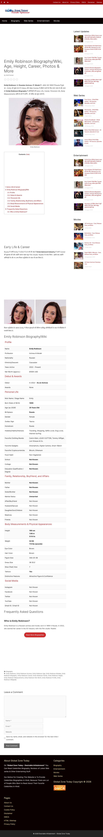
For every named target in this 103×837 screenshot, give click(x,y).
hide (27, 154)
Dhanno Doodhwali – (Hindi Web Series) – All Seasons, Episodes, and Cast (92, 121)
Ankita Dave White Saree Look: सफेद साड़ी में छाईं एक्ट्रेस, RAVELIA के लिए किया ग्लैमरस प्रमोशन (93, 37)
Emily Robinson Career (25, 675)
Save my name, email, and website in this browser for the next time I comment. (32, 738)
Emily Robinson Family (40, 675)
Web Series (28, 21)
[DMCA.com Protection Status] (60, 790)
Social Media (13, 206)
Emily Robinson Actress (24, 673)
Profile (11, 192)
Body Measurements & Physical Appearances (25, 203)
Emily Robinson (11, 673)
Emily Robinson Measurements (14, 677)
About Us (65, 2)
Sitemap (99, 2)
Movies (57, 21)
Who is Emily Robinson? (17, 212)
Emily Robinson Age (39, 673)
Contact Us (56, 2)
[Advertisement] (35, 40)
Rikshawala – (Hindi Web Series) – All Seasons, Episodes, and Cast (91, 111)
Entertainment (43, 21)
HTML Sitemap (10, 821)
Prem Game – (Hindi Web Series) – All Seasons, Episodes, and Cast (91, 101)
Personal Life (13, 198)
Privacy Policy (75, 2)
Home (4, 21)
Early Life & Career (12, 187)
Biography (15, 21)
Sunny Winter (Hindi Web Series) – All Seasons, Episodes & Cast (93, 141)
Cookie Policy (9, 810)
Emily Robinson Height (55, 675)
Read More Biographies (35, 635)
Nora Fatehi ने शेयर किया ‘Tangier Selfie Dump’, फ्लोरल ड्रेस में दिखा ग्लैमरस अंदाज (93, 59)
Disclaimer (91, 2)
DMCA (84, 2)
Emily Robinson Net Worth (33, 677)
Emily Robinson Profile (49, 677)
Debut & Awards (14, 195)
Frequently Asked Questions (16, 209)
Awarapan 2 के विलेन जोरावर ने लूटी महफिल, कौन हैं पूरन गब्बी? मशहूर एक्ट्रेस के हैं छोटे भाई (92, 81)
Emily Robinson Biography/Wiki (17, 190)
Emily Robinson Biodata (53, 673)
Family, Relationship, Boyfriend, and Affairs (24, 201)
